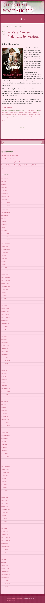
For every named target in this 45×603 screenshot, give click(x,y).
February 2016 (5, 568)
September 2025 (5, 212)
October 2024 (4, 246)
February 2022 (5, 345)
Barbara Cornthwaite (19, 112)
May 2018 (3, 484)
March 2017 (4, 528)
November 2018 (5, 466)
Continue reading (8, 107)
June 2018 (4, 481)
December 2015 (5, 574)
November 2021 (5, 354)
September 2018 (5, 472)
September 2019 (5, 435)
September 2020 (5, 398)
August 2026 (4, 178)
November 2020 (5, 391)
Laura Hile (4, 114)
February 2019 (5, 457)
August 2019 (4, 438)
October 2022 (4, 320)
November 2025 (5, 206)
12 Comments (6, 121)
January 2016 (4, 571)
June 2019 (4, 444)
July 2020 (3, 404)
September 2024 (5, 249)
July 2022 (3, 329)
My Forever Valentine (20, 114)
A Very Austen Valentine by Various (23, 34)
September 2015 (5, 584)
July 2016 (3, 553)
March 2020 (4, 416)
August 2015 (4, 587)
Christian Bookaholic (18, 8)
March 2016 (4, 565)
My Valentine (29, 114)
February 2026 (5, 196)
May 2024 (3, 261)
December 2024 (5, 240)
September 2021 (5, 360)
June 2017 (4, 518)
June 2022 (4, 333)
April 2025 (3, 227)
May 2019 (3, 447)
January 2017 (4, 534)
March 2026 (4, 193)
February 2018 (5, 494)
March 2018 (4, 491)
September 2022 (5, 323)
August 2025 (4, 215)
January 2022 (4, 348)
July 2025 (3, 218)
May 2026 (3, 187)
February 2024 (5, 271)
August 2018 (4, 475)
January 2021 (4, 385)
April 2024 (3, 264)
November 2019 (5, 429)
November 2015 (5, 577)
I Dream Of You (35, 112)
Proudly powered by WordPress (15, 598)
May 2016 (3, 559)
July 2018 (3, 478)
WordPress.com (11, 600)
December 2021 (5, 351)
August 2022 (4, 326)
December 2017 (5, 500)
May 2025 (3, 224)
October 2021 (4, 357)
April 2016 (3, 562)
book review (28, 112)
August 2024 (4, 252)
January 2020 (4, 422)
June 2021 (4, 370)
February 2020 (5, 419)
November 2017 (5, 503)
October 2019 (4, 432)
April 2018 (3, 487)
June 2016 (4, 556)
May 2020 (3, 410)
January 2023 (4, 311)
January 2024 (4, 274)
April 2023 (3, 302)
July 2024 (3, 255)
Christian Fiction (30, 110)
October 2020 (4, 395)
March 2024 (4, 267)
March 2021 (4, 379)
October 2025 (4, 209)
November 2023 (5, 280)
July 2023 (3, 292)
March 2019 (4, 453)
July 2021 (3, 367)
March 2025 (4, 230)
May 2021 (3, 373)
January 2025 (4, 237)
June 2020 (4, 407)
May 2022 (3, 336)
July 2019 (3, 441)
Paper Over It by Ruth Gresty (9, 158)
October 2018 (4, 469)
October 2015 (4, 580)
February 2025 (5, 233)
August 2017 (4, 512)
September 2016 (5, 546)
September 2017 (5, 509)
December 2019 (5, 426)
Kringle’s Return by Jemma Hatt (9, 155)
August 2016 (4, 549)
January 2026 (4, 199)
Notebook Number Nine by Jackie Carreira (12, 161)
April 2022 (3, 339)
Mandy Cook (11, 114)
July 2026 (3, 181)
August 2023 (4, 289)
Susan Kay (29, 116)
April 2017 (3, 525)
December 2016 (5, 537)
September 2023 (5, 286)
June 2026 (4, 184)
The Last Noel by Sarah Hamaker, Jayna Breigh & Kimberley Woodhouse (20, 165)
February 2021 (5, 382)
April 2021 (3, 376)
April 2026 (3, 190)
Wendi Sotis (5, 118)
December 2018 (5, 463)
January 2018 (4, 497)
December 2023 (5, 277)
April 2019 (3, 450)
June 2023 (4, 295)
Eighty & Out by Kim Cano (8, 168)
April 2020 (3, 413)
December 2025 (5, 202)
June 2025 (4, 221)
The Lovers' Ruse (37, 116)
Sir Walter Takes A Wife (20, 116)
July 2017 (3, 515)
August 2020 (4, 401)
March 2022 (4, 342)
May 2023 (3, 298)
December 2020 (5, 388)
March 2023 (4, 305)
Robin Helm (10, 116)
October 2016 (4, 543)
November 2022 (5, 317)
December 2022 (5, 314)
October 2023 (4, 283)
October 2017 (4, 506)
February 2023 (5, 308)
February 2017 (5, 531)
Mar (3, 31)
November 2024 (5, 243)
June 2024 (4, 258)
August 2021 (4, 363)
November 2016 (5, 540)
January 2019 (4, 460)
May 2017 (3, 522)
